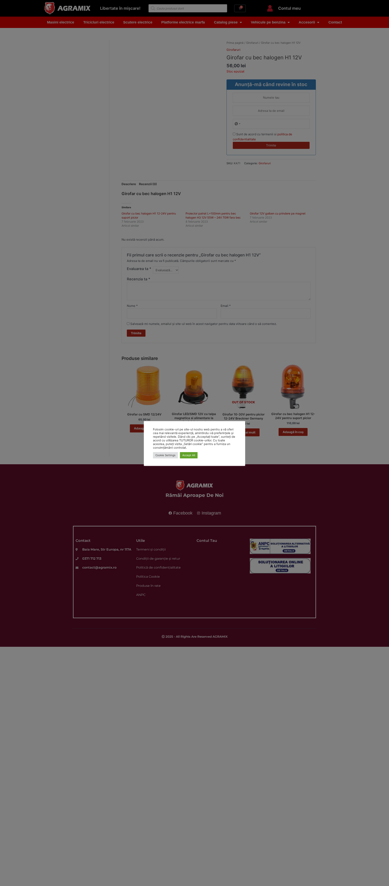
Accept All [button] (188, 455)
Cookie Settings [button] (165, 455)
